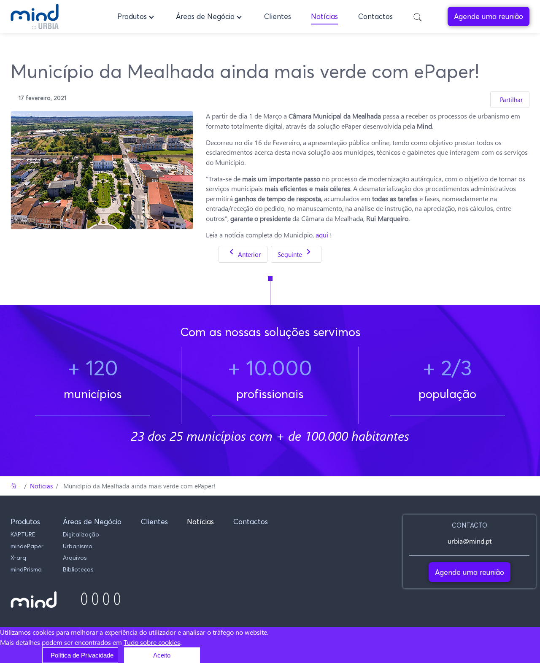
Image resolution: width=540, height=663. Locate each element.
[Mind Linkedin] (106, 599)
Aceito (161, 655)
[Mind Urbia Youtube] (117, 599)
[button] (136, 16)
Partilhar (511, 99)
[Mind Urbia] (35, 16)
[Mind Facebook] (84, 599)
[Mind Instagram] (95, 599)
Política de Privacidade (82, 655)
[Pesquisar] (418, 16)
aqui (322, 234)
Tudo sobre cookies (152, 642)
